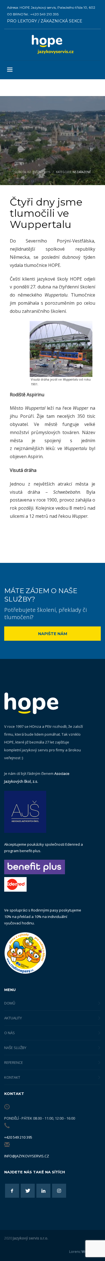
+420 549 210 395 (18, 1137)
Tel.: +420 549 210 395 (41, 14)
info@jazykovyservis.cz (26, 1156)
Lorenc (85, 1251)
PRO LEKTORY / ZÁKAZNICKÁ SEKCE (44, 21)
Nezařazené (82, 172)
